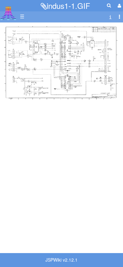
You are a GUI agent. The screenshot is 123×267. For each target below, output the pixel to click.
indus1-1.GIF (68, 5)
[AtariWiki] (8, 11)
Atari (8, 12)
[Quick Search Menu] (109, 5)
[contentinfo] (110, 16)
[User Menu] (118, 5)
